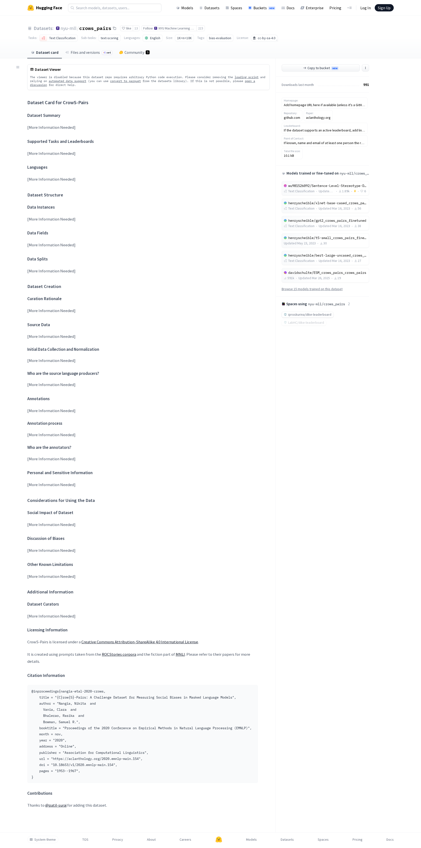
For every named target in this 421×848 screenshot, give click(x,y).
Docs (291, 7)
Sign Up (384, 7)
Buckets (263, 7)
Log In (365, 7)
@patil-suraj (56, 805)
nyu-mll (68, 28)
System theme (45, 839)
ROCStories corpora (119, 654)
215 (200, 28)
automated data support (67, 81)
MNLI (180, 654)
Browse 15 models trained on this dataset (312, 289)
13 (136, 28)
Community (136, 52)
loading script (246, 77)
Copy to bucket (322, 68)
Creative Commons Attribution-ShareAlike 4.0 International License (139, 642)
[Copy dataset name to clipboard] (114, 28)
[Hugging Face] (218, 839)
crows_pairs (95, 28)
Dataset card (47, 52)
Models (187, 7)
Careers (185, 839)
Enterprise (315, 7)
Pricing (335, 7)
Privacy (117, 839)
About (151, 839)
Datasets (212, 7)
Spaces (236, 7)
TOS (85, 839)
